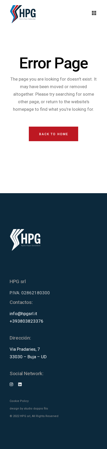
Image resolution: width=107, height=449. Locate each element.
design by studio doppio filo (29, 408)
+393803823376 (26, 321)
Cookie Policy (19, 401)
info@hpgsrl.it (23, 313)
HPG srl (25, 416)
